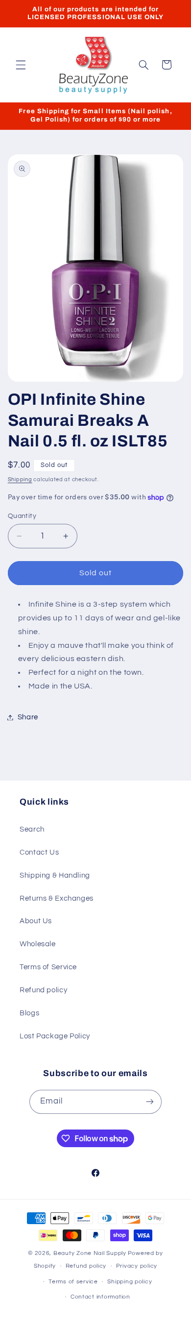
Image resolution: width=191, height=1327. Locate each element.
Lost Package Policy (55, 1036)
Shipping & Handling (55, 875)
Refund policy (43, 990)
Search (32, 829)
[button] (20, 64)
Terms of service (73, 1281)
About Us (36, 921)
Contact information (100, 1297)
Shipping (20, 479)
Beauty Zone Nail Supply (89, 1253)
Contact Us (39, 852)
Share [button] (28, 717)
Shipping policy (129, 1281)
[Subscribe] (150, 1102)
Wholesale (38, 944)
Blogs (29, 1013)
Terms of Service (48, 967)
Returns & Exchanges (57, 898)
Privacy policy (136, 1266)
